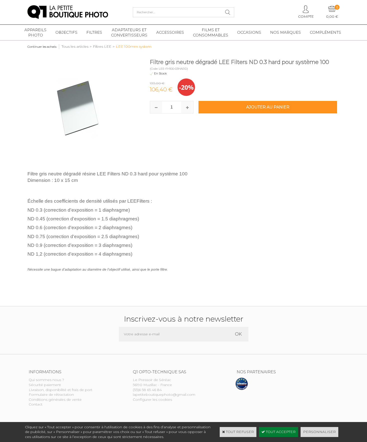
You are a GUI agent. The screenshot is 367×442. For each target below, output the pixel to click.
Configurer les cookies (152, 399)
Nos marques (285, 32)
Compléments (325, 32)
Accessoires (170, 32)
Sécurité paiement (45, 385)
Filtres (94, 32)
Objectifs (66, 32)
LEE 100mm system (133, 46)
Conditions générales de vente (55, 399)
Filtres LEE (102, 46)
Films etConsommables (210, 32)
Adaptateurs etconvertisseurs (129, 32)
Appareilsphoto (35, 32)
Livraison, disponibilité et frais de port (60, 390)
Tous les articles (75, 46)
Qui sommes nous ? (46, 380)
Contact (35, 404)
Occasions (249, 32)
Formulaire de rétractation (51, 394)
